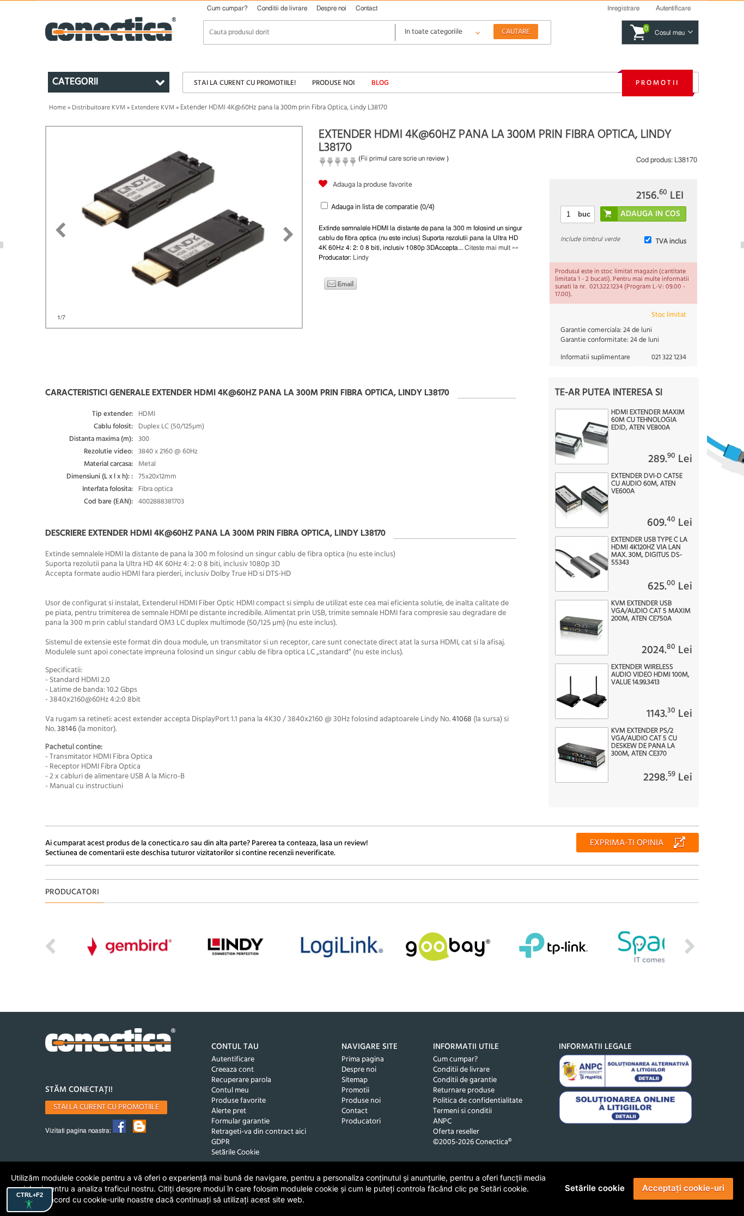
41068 (462, 719)
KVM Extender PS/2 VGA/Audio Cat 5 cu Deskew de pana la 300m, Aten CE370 (644, 742)
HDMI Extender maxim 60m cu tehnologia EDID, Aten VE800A (648, 420)
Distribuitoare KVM (98, 107)
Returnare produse (464, 1090)
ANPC (442, 1121)
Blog (380, 83)
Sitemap (354, 1080)
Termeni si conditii (462, 1111)
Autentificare (232, 1059)
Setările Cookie (235, 1152)
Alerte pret (228, 1111)
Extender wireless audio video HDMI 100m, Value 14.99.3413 (650, 675)
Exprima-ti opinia (626, 843)
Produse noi (333, 83)
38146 (66, 729)
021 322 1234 (668, 357)
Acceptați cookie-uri (683, 1188)
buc (584, 214)
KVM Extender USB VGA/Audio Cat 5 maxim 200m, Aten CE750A (651, 611)
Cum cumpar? (227, 8)
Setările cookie (595, 1188)
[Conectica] (110, 1041)
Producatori (361, 1121)
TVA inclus (671, 241)
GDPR (220, 1142)
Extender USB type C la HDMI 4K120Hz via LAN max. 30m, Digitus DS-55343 (649, 551)
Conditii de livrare (282, 8)
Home (57, 107)
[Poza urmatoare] (288, 234)
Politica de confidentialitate (477, 1101)
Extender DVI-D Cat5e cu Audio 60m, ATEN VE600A (646, 483)
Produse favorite (238, 1101)
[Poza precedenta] (60, 230)
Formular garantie (240, 1121)
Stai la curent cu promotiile (106, 1107)
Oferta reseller (456, 1132)
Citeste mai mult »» (492, 247)
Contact (366, 8)
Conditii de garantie (465, 1080)
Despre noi (331, 8)
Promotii (657, 83)
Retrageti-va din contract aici (258, 1132)
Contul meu (230, 1090)
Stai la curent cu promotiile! (245, 83)
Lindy (361, 257)
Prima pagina (362, 1059)
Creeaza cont (232, 1070)
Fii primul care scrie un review (403, 158)
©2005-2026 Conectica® (472, 1142)
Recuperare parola (241, 1080)
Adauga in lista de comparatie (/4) (383, 207)
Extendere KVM (152, 107)
